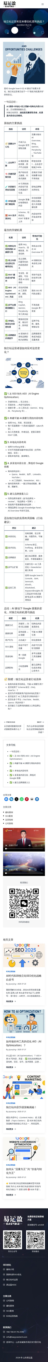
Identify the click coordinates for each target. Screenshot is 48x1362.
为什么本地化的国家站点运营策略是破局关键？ (35, 727)
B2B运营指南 (10, 971)
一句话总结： (15, 751)
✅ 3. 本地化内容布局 (19, 770)
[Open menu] (42, 4)
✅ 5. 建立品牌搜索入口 (20, 782)
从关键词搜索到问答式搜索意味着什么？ (12, 725)
